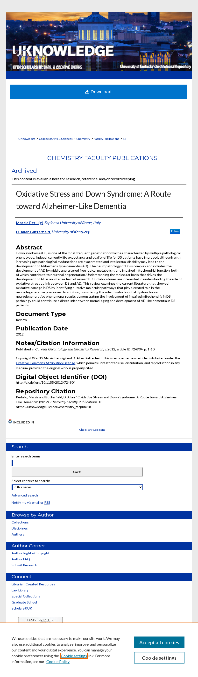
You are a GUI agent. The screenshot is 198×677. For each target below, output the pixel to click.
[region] (99, 650)
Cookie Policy (58, 661)
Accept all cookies (159, 642)
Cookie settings (74, 655)
